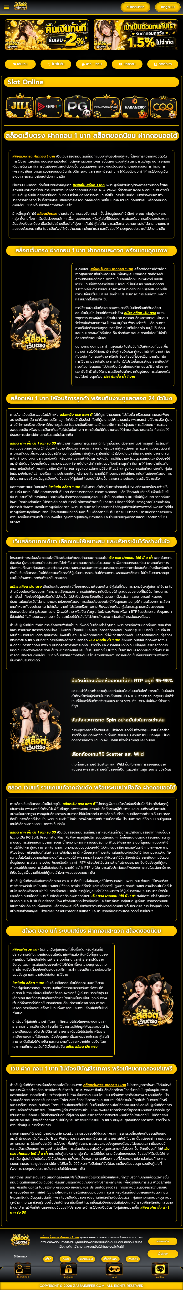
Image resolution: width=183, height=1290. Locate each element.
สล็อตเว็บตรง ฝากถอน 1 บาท (33, 156)
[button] (6, 7)
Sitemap (20, 1256)
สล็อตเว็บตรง (47, 213)
